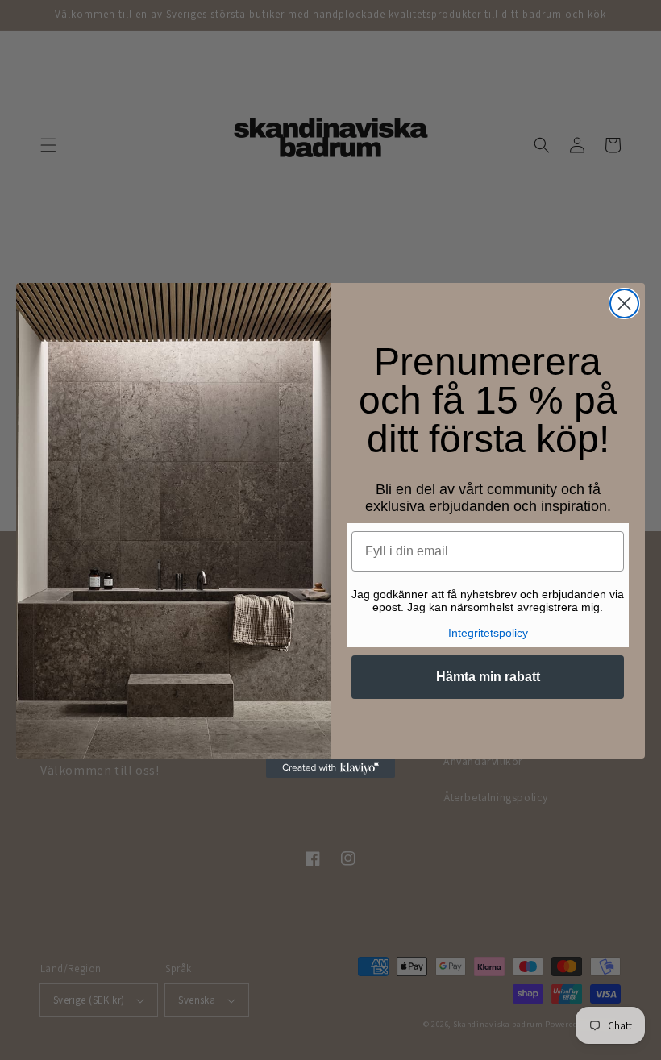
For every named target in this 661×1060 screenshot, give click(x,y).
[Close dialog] (624, 303)
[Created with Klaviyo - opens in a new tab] (330, 768)
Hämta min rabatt (488, 677)
